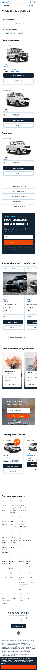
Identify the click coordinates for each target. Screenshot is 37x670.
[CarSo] (5, 2)
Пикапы (20, 33)
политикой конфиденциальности (12, 249)
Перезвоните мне (18, 626)
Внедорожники (9, 33)
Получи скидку (18, 416)
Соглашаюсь (18, 667)
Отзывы (23, 621)
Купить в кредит (18, 75)
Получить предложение (18, 243)
